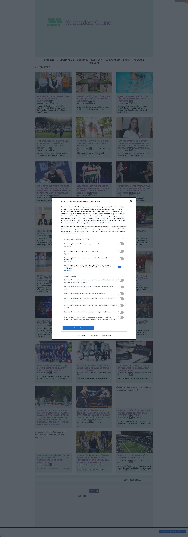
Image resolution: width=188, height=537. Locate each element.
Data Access (94, 335)
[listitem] (94, 239)
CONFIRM (78, 328)
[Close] (132, 202)
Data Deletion (81, 335)
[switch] (121, 243)
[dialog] (94, 268)
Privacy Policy (106, 335)
